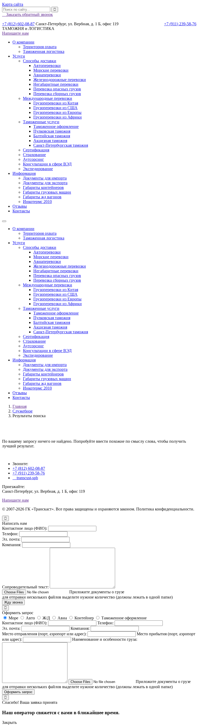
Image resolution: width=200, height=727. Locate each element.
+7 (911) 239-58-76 (180, 24)
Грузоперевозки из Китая (55, 103)
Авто (30, 618)
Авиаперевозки (47, 75)
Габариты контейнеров (43, 187)
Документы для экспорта (45, 183)
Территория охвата (40, 47)
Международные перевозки (47, 98)
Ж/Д (46, 618)
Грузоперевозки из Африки (57, 117)
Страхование (34, 154)
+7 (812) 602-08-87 (18, 24)
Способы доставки (39, 61)
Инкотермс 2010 (37, 201)
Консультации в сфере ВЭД (47, 164)
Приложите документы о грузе (94, 592)
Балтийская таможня (51, 136)
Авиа (62, 618)
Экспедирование (38, 169)
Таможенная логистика (43, 51)
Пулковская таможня (51, 131)
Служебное (22, 411)
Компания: (11, 545)
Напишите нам (15, 33)
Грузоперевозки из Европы (57, 112)
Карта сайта (12, 4)
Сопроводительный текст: (25, 587)
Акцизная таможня (50, 140)
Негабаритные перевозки (55, 84)
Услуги (18, 56)
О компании (23, 42)
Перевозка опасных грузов (57, 89)
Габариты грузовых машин (47, 192)
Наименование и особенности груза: (104, 639)
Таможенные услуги (41, 122)
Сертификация (36, 150)
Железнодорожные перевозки (59, 79)
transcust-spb (25, 478)
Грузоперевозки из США (55, 108)
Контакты (21, 211)
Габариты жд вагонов (42, 197)
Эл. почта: (11, 539)
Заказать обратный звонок (27, 14)
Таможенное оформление (56, 126)
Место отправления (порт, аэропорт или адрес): (44, 634)
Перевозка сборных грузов (57, 93)
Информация (24, 173)
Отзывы (19, 206)
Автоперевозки (47, 65)
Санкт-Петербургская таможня (60, 145)
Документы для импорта (45, 178)
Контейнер (84, 618)
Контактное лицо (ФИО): (24, 528)
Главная (19, 406)
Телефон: (10, 534)
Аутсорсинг (33, 159)
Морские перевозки (50, 70)
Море (13, 618)
